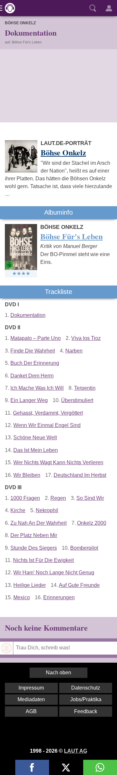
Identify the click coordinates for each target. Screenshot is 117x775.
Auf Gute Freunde (79, 585)
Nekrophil (47, 510)
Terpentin (85, 388)
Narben (74, 351)
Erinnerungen (59, 597)
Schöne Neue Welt (35, 437)
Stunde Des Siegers (33, 548)
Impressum (31, 688)
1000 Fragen (25, 498)
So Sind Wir (90, 498)
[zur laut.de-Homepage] (8, 8)
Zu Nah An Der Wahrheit (38, 523)
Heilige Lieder (29, 585)
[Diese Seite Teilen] (32, 767)
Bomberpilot (84, 548)
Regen (58, 498)
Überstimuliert (77, 400)
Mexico (21, 597)
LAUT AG (75, 751)
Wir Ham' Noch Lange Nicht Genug (53, 572)
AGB (31, 711)
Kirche (17, 510)
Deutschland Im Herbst (80, 475)
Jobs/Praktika (85, 699)
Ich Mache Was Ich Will (37, 388)
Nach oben (58, 672)
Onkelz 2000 (91, 523)
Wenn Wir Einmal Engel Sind (47, 425)
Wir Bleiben (26, 475)
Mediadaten (31, 699)
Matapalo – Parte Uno (35, 338)
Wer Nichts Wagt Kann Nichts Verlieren (58, 462)
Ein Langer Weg (29, 400)
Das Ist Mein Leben (35, 450)
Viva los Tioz (86, 338)
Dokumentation (28, 315)
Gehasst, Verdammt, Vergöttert (48, 413)
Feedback (85, 711)
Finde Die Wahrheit (32, 351)
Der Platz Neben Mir (33, 535)
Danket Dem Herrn (32, 375)
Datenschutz (85, 688)
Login (109, 8)
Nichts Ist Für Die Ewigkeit (43, 560)
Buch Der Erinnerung (34, 363)
